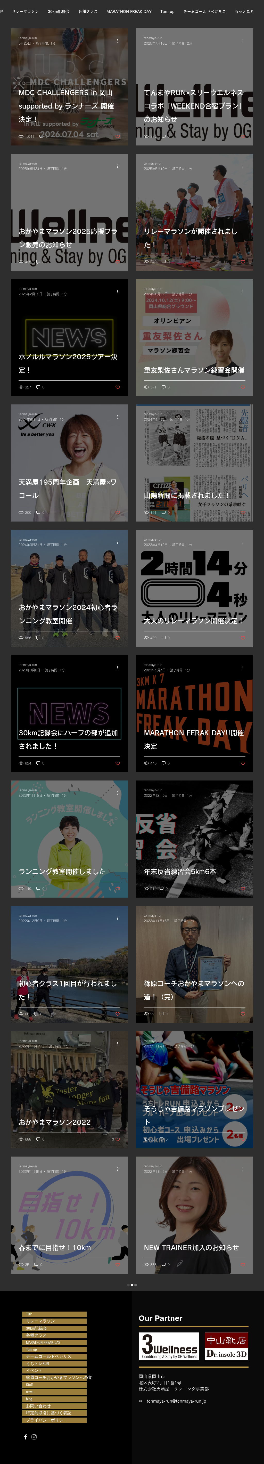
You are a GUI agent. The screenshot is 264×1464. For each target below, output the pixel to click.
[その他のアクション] (119, 41)
